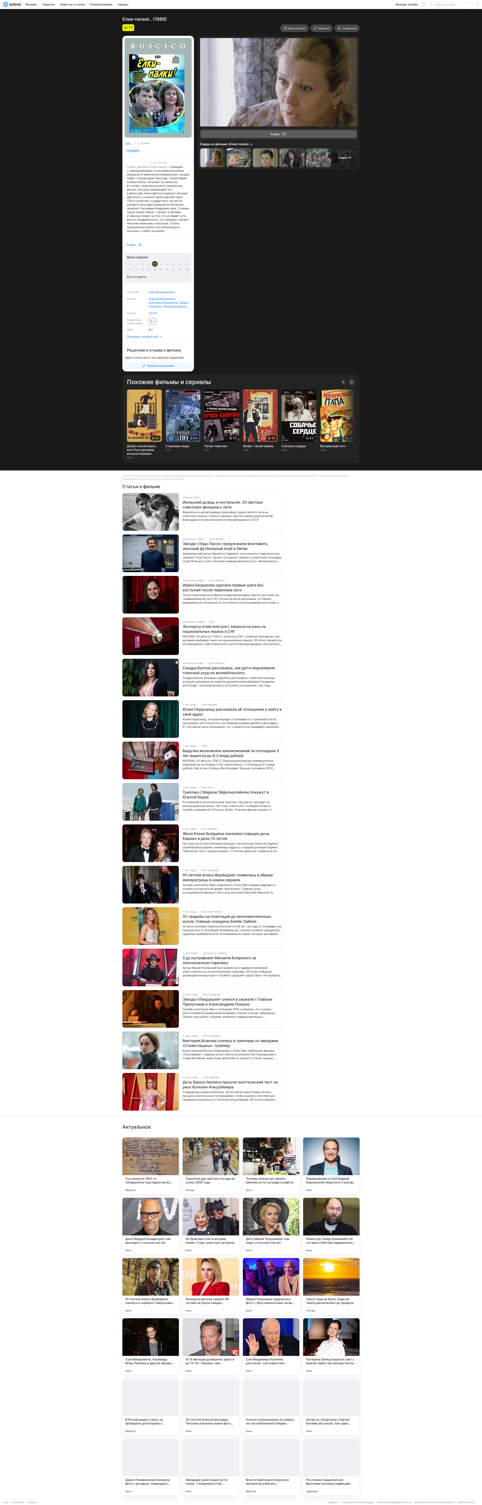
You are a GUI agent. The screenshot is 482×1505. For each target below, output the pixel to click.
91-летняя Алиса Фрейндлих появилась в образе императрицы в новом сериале (228, 877)
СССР (153, 313)
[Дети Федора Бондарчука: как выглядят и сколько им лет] (150, 1226)
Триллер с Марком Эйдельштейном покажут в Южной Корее (226, 794)
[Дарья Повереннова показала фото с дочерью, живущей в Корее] (150, 1467)
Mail (6, 1502)
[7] (167, 269)
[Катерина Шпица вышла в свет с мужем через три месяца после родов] (331, 1346)
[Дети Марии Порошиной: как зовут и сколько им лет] (271, 1226)
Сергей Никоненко (162, 292)
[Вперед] (351, 382)
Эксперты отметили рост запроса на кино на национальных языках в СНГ (224, 629)
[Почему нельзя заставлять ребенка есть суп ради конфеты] (271, 1166)
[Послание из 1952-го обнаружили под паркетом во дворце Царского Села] (150, 1166)
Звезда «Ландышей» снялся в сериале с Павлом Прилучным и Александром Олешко (227, 1001)
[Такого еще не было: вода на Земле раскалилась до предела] (331, 1286)
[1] (130, 269)
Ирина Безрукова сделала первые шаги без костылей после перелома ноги (223, 587)
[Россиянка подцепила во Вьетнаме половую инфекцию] (331, 1467)
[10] (186, 269)
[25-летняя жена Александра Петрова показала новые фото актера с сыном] (211, 1406)
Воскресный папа (333, 446)
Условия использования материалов (434, 1502)
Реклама (32, 1502)
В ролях (131, 298)
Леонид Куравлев (175, 306)
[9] (180, 269)
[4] (149, 269)
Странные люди (177, 446)
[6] (161, 269)
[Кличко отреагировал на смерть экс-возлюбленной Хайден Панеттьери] (271, 1406)
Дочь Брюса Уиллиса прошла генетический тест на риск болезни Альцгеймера (230, 1084)
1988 (128, 143)
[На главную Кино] (14, 4)
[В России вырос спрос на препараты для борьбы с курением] (150, 1406)
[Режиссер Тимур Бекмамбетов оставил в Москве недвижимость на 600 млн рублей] (331, 1226)
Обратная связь (466, 1502)
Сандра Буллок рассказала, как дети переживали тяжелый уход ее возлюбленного (229, 670)
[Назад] (343, 382)
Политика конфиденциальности (394, 1502)
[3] (142, 269)
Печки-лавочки (215, 446)
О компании (17, 1502)
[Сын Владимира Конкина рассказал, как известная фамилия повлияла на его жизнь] (271, 1346)
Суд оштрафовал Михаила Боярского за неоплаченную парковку (219, 960)
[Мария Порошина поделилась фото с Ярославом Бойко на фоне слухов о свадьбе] (271, 1286)
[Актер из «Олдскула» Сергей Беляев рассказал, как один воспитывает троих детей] (331, 1406)
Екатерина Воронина (163, 302)
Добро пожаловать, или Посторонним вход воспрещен (142, 449)
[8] (174, 269)
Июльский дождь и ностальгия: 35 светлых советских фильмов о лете (223, 504)
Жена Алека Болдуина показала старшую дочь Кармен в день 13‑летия (226, 836)
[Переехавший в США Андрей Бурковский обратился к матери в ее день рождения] (331, 1166)
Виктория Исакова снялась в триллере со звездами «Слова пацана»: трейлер (230, 1043)
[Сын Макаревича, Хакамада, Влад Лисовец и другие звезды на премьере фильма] (150, 1346)
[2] (136, 269)
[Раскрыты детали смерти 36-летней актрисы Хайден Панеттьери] (211, 1286)
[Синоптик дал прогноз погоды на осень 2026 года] (211, 1166)
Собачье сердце (293, 446)
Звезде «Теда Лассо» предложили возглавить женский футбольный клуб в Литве (225, 546)
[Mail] (5, 4)
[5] (155, 269)
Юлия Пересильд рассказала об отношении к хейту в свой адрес (232, 712)
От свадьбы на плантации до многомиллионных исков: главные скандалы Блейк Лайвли (227, 919)
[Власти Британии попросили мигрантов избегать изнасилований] (271, 1467)
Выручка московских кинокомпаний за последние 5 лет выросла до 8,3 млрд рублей (231, 753)
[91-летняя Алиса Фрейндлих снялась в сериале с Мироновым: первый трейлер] (150, 1286)
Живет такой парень (258, 446)
